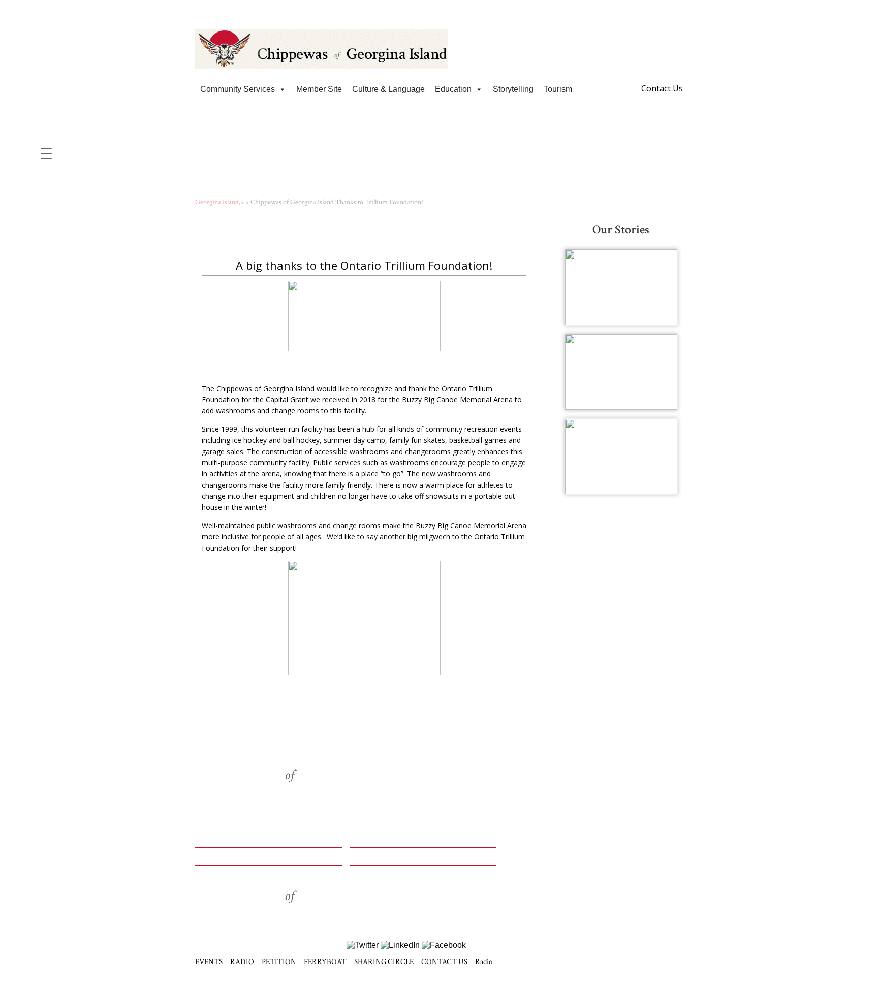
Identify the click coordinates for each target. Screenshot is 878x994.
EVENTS (213, 823)
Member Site (319, 89)
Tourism (558, 89)
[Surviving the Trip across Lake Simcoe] (621, 456)
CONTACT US (380, 860)
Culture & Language (388, 89)
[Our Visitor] (621, 372)
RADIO (365, 823)
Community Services (237, 89)
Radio (483, 962)
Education (453, 89)
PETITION (217, 841)
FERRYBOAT (377, 841)
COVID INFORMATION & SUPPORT (439, 10)
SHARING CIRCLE (234, 860)
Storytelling (513, 89)
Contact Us (662, 88)
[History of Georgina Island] (621, 287)
